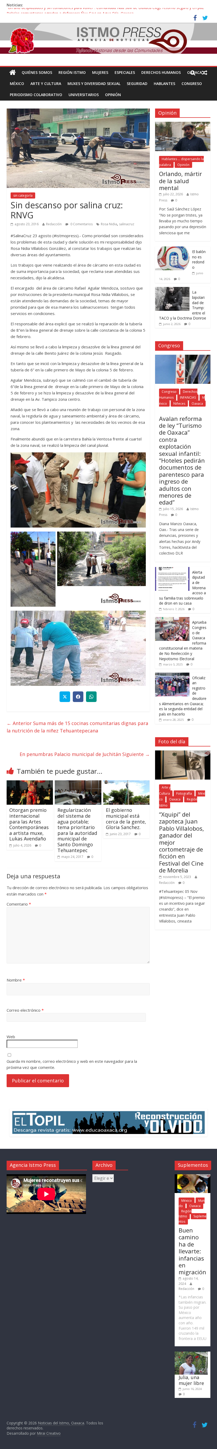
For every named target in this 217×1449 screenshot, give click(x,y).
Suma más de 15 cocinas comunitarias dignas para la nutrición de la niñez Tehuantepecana (77, 727)
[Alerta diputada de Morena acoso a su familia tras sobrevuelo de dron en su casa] (172, 569)
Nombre (16, 980)
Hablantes (164, 83)
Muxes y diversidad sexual (93, 83)
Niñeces (179, 403)
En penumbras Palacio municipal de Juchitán (85, 754)
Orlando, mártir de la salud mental (180, 181)
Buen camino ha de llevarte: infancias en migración (192, 1251)
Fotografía (184, 793)
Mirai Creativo (49, 1433)
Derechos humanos (161, 72)
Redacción (54, 224)
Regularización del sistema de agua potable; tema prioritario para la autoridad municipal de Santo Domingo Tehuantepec (77, 830)
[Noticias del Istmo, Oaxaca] (108, 38)
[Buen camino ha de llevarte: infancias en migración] (192, 1176)
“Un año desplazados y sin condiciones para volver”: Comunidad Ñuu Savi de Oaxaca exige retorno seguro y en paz (105, 10)
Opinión (113, 94)
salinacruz (126, 224)
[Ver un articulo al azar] (204, 72)
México (17, 83)
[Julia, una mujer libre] (191, 1354)
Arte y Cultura (45, 83)
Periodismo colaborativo (36, 94)
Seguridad (137, 83)
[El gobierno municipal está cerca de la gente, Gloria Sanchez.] (126, 783)
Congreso (192, 83)
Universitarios (84, 94)
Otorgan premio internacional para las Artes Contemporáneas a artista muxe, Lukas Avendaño (29, 824)
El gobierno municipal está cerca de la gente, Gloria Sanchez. (126, 818)
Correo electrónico (25, 1010)
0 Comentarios (81, 224)
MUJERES (100, 72)
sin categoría (23, 195)
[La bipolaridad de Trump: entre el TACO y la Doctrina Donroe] (172, 289)
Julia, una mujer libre (191, 1380)
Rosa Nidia (109, 224)
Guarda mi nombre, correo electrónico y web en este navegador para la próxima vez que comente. (72, 1064)
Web (11, 1036)
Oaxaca (197, 403)
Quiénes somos (37, 72)
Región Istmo (72, 72)
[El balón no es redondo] (172, 249)
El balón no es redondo (199, 259)
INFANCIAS (188, 397)
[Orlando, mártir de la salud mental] (183, 124)
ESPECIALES (125, 72)
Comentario (19, 904)
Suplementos (192, 1219)
